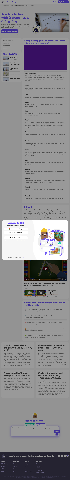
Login (22, 257)
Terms (18, 240)
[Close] (65, 223)
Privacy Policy (23, 240)
